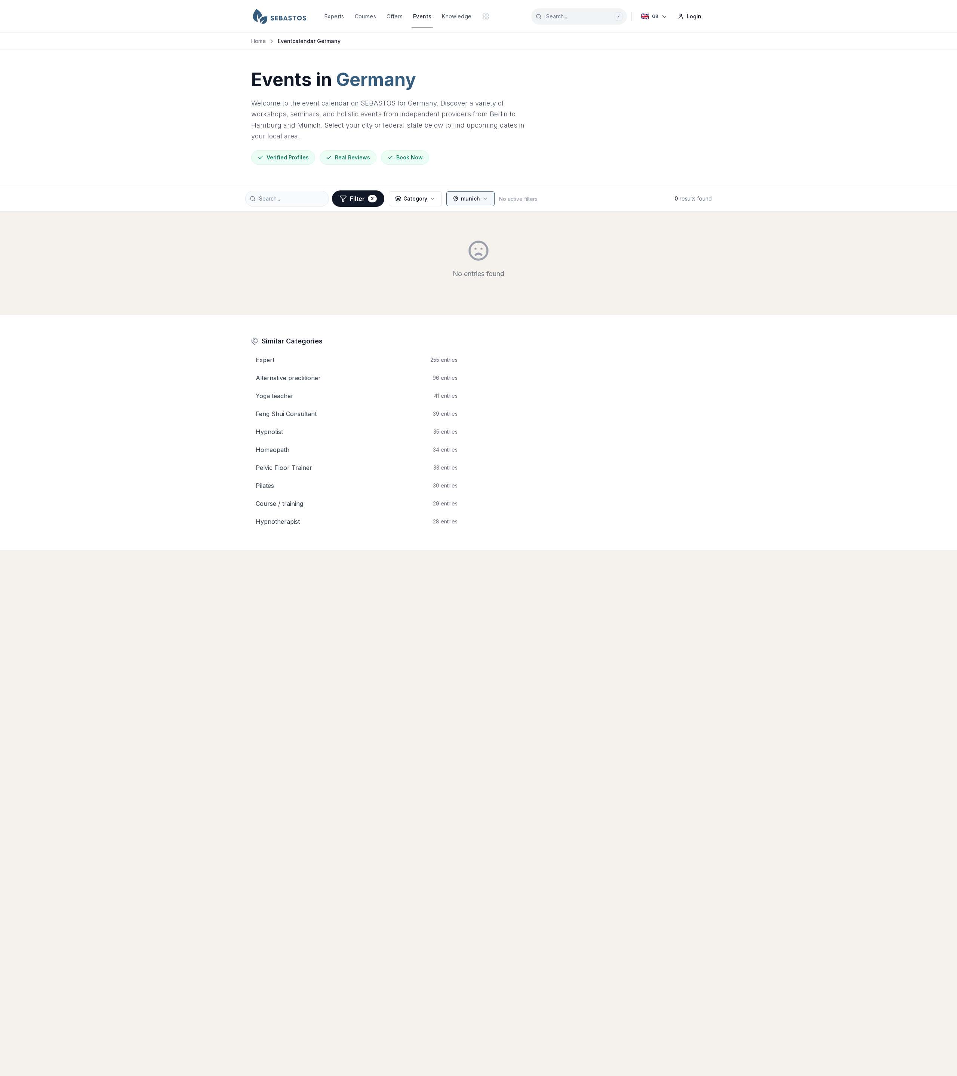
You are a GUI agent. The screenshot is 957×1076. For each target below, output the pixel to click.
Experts (334, 16)
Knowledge (456, 16)
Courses (365, 16)
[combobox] (579, 16)
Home (258, 41)
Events (422, 16)
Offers (395, 16)
